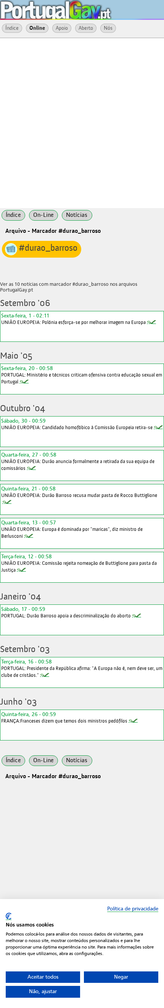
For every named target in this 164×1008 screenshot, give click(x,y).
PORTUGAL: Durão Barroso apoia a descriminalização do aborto (66, 612)
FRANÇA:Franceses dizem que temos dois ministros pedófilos (64, 717)
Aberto (86, 28)
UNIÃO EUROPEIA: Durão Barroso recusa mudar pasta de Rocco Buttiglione (79, 492)
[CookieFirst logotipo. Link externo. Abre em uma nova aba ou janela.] (8, 916)
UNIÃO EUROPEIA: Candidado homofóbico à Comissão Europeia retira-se (77, 424)
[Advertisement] (82, 122)
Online (37, 28)
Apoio (62, 28)
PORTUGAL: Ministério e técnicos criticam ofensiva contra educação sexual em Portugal (81, 375)
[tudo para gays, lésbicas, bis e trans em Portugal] (76, 7)
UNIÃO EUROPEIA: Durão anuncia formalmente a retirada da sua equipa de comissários (77, 461)
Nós (108, 28)
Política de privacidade (132, 909)
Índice (12, 28)
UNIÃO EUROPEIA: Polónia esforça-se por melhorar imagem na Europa (73, 318)
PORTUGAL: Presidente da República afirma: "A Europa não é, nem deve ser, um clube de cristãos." (81, 668)
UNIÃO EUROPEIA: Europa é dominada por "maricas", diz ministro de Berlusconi (72, 529)
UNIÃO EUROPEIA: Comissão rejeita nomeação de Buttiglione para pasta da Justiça (79, 563)
